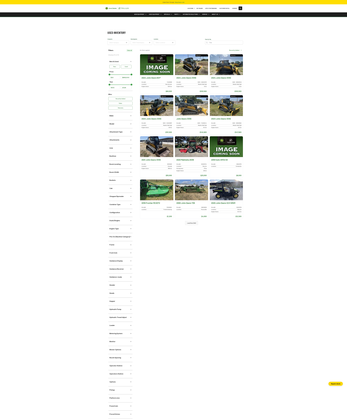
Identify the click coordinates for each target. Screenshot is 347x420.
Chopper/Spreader (116, 196)
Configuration (114, 212)
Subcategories (134, 39)
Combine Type (114, 204)
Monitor (112, 341)
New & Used (114, 61)
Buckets (112, 180)
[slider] (109, 74)
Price (111, 72)
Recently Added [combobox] (234, 50)
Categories (109, 39)
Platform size (114, 398)
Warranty (120, 108)
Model (111, 124)
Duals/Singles (114, 220)
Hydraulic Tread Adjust (118, 317)
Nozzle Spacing (115, 358)
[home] (117, 8)
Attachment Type (116, 132)
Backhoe (112, 156)
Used (126, 66)
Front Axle (113, 253)
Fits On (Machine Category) (119, 237)
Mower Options (115, 350)
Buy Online (200, 8)
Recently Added (120, 98)
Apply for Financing (211, 8)
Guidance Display (116, 261)
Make (111, 116)
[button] (191, 8)
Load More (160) (191, 223)
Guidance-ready (115, 277)
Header (112, 285)
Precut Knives (114, 414)
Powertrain (113, 406)
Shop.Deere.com (179, 2)
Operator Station (115, 366)
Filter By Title (208, 39)
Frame (111, 245)
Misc (110, 94)
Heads (111, 293)
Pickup (112, 390)
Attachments (114, 140)
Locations (156, 39)
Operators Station (116, 374)
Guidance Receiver (116, 269)
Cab (111, 188)
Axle (111, 148)
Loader (112, 325)
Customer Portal (224, 8)
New (114, 66)
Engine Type (114, 229)
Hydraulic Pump (115, 309)
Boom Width (114, 172)
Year (111, 82)
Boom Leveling (115, 164)
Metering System (115, 333)
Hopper (112, 301)
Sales (120, 103)
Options (112, 382)
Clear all (129, 50)
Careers (234, 8)
